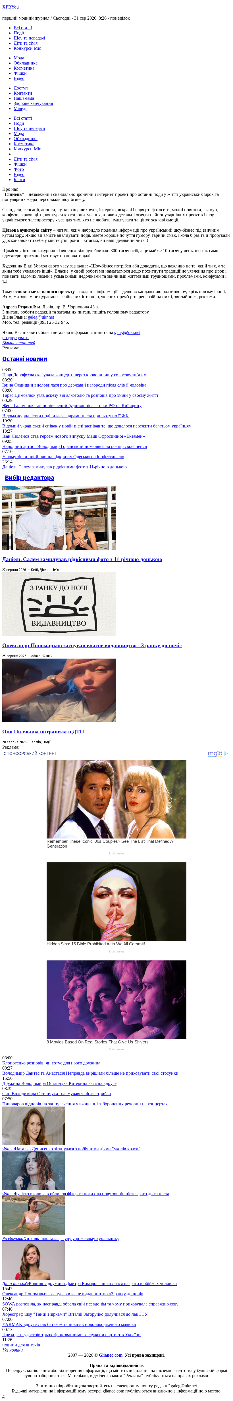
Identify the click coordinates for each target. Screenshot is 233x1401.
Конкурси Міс (27, 48)
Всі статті (23, 27)
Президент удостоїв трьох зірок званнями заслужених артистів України (71, 1334)
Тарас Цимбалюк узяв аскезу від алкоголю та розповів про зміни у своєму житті (80, 395)
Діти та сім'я (26, 43)
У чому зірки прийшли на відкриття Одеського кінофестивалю (63, 456)
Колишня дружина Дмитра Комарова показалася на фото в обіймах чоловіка (89, 1283)
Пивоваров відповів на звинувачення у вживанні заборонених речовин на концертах (85, 1103)
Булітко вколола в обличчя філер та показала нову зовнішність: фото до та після (85, 1193)
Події (19, 32)
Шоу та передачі (29, 38)
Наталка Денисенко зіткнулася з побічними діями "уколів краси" (71, 1148)
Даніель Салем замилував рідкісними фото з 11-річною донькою (64, 466)
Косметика (24, 68)
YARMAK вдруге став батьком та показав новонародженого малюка (69, 1324)
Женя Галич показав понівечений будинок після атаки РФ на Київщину (72, 405)
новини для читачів (21, 1344)
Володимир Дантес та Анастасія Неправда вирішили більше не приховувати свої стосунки (90, 1073)
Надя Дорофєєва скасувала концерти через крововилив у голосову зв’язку (74, 374)
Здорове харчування (33, 103)
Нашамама (24, 98)
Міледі (20, 108)
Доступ (21, 88)
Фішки (20, 73)
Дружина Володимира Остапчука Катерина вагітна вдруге (59, 1083)
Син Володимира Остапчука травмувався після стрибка (56, 1093)
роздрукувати (15, 337)
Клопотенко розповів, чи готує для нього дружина (51, 1062)
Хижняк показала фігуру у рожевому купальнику (60, 1238)
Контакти (23, 93)
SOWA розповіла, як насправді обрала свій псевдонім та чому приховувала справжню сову (90, 1304)
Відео (19, 78)
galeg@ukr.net (41, 317)
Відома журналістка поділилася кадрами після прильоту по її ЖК (65, 415)
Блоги (19, 179)
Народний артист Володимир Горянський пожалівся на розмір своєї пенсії (74, 446)
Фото (19, 169)
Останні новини (24, 359)
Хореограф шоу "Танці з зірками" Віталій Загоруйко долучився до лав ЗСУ (75, 1314)
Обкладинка (26, 63)
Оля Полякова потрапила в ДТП (43, 731)
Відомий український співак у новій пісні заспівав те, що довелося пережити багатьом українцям (97, 426)
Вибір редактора (29, 477)
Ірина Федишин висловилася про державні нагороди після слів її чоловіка (74, 385)
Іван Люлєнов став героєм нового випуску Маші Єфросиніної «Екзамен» (73, 436)
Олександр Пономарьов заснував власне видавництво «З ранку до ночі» (92, 645)
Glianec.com (110, 1355)
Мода (19, 57)
